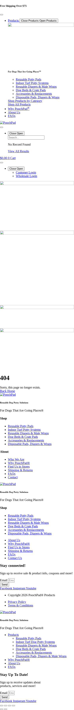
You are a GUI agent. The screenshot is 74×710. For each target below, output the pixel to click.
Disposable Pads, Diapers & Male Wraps (41, 656)
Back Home (7, 391)
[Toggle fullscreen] (5, 705)
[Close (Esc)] (13, 705)
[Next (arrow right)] (5, 709)
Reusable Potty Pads (28, 638)
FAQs (11, 667)
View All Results (18, 151)
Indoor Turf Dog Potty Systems (35, 642)
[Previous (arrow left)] (1, 709)
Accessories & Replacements (34, 652)
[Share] (9, 705)
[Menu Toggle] (1, 14)
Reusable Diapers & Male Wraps (36, 645)
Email (4, 580)
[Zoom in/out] (1, 705)
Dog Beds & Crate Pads (31, 649)
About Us (14, 663)
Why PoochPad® (19, 659)
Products (13, 634)
